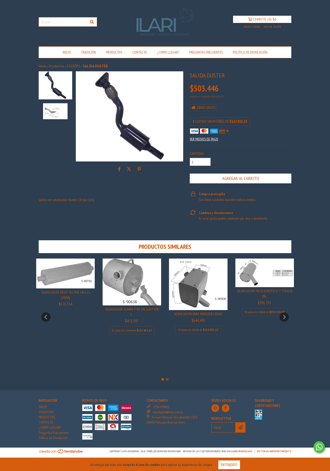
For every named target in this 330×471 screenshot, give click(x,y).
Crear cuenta (251, 27)
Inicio (42, 65)
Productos (56, 65)
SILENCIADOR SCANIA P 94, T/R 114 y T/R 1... (132, 312)
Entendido (229, 464)
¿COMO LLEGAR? (168, 52)
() (264, 19)
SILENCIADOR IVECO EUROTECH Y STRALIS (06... (264, 293)
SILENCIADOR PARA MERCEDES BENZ (198, 314)
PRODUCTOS (114, 52)
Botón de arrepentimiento (274, 451)
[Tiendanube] (61, 453)
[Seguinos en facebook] (225, 408)
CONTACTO (139, 52)
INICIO (67, 52)
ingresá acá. (245, 451)
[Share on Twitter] (129, 169)
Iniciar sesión (272, 27)
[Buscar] (92, 22)
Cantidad (197, 153)
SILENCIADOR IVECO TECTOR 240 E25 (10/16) (65, 295)
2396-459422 (161, 407)
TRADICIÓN (88, 52)
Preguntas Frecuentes (206, 52)
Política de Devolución (250, 52)
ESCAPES (73, 65)
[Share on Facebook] (119, 169)
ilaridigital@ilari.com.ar (168, 412)
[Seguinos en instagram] (215, 408)
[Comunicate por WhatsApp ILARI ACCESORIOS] (319, 447)
